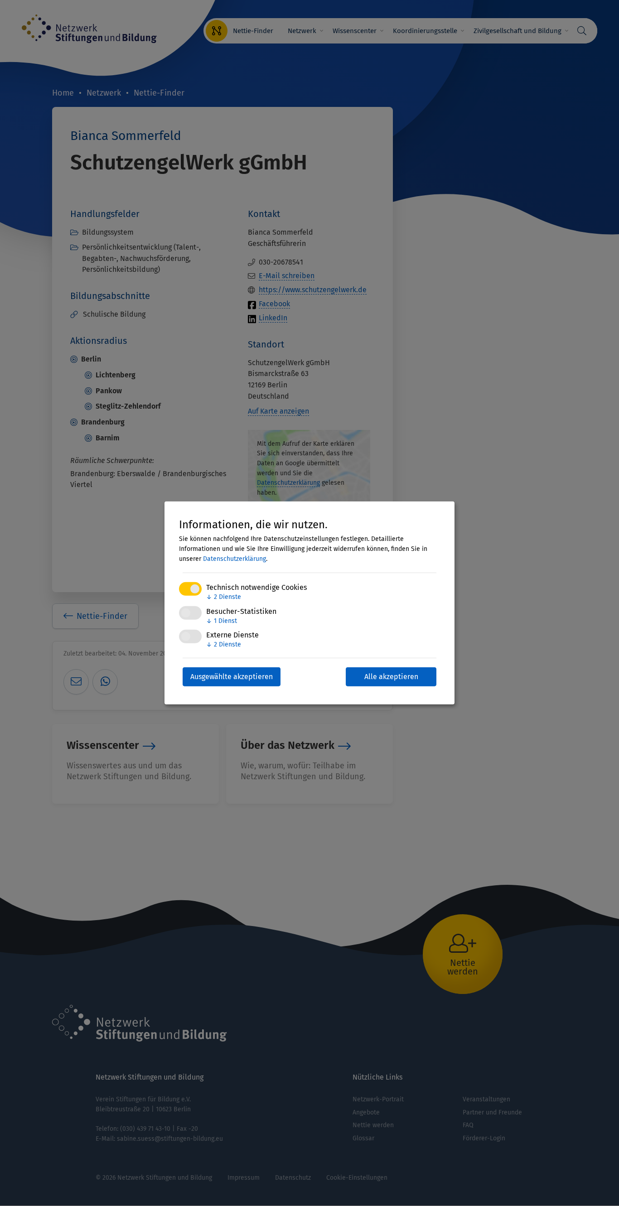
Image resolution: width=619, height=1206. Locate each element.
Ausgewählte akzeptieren (231, 676)
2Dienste (223, 597)
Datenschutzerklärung (234, 559)
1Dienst (221, 620)
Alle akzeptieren (391, 676)
